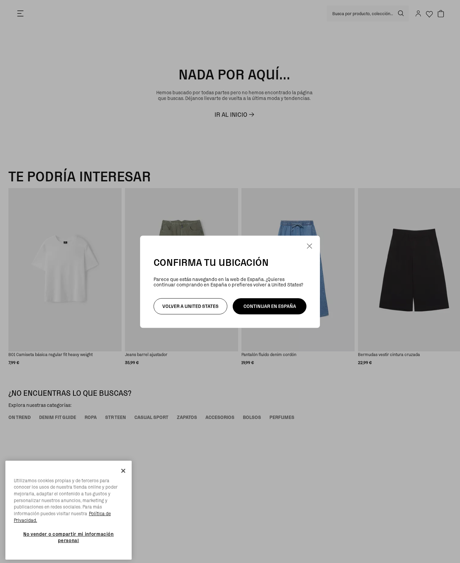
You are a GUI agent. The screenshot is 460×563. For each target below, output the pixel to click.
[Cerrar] (123, 470)
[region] (68, 510)
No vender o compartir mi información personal (68, 537)
